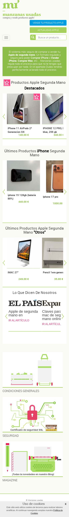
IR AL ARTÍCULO (19, 320)
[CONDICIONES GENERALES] (34, 370)
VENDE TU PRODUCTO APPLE (48, 22)
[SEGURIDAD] (34, 414)
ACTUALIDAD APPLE (48, 30)
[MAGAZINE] (34, 459)
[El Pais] (25, 303)
